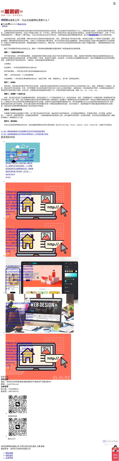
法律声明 (9, 458)
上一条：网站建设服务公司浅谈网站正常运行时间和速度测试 (23, 131)
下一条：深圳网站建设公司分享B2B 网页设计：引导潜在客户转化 (24, 134)
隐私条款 (9, 455)
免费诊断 (4, 26)
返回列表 (23, 24)
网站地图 (9, 453)
